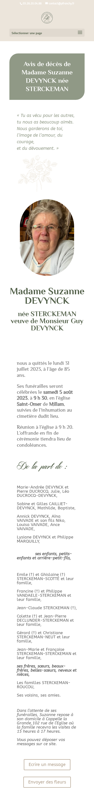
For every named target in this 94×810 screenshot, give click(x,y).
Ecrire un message (47, 764)
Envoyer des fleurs (47, 782)
